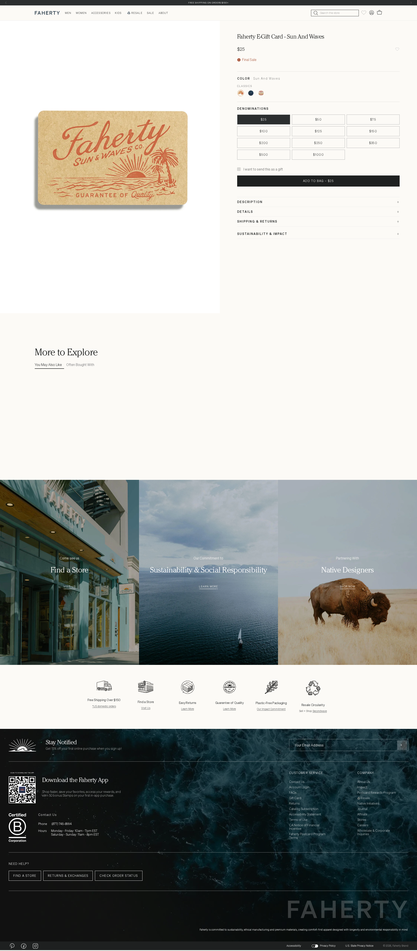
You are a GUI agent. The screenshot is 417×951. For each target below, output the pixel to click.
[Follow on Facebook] (23, 946)
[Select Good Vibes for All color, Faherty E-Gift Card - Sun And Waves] (250, 93)
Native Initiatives (368, 803)
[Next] (411, 2)
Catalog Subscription (303, 809)
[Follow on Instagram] (35, 946)
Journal (362, 809)
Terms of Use (298, 820)
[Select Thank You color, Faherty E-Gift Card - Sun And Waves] (261, 93)
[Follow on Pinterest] (12, 946)
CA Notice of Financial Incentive (304, 827)
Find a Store (24, 876)
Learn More (208, 586)
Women (81, 13)
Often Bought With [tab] (80, 364)
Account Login (299, 787)
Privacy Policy (328, 945)
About (163, 13)
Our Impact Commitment (271, 709)
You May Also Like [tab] (48, 364)
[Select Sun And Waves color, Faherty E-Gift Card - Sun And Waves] (240, 93)
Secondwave (320, 711)
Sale (150, 13)
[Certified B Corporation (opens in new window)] (17, 827)
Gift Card (295, 798)
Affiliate (362, 814)
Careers (362, 825)
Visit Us (69, 586)
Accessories (101, 13)
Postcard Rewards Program (376, 793)
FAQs (292, 793)
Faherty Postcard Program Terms (307, 836)
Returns (294, 803)
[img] (239, 60)
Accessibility (293, 945)
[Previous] (6, 2)
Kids (118, 13)
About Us (363, 782)
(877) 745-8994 (61, 824)
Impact (362, 787)
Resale (136, 13)
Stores (361, 820)
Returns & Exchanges (68, 876)
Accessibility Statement (305, 814)
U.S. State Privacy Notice (359, 945)
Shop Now (347, 586)
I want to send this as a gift (263, 169)
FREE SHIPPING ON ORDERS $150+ (208, 2)
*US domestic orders (104, 706)
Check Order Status (118, 876)
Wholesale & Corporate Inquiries (373, 832)
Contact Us (296, 782)
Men (68, 13)
